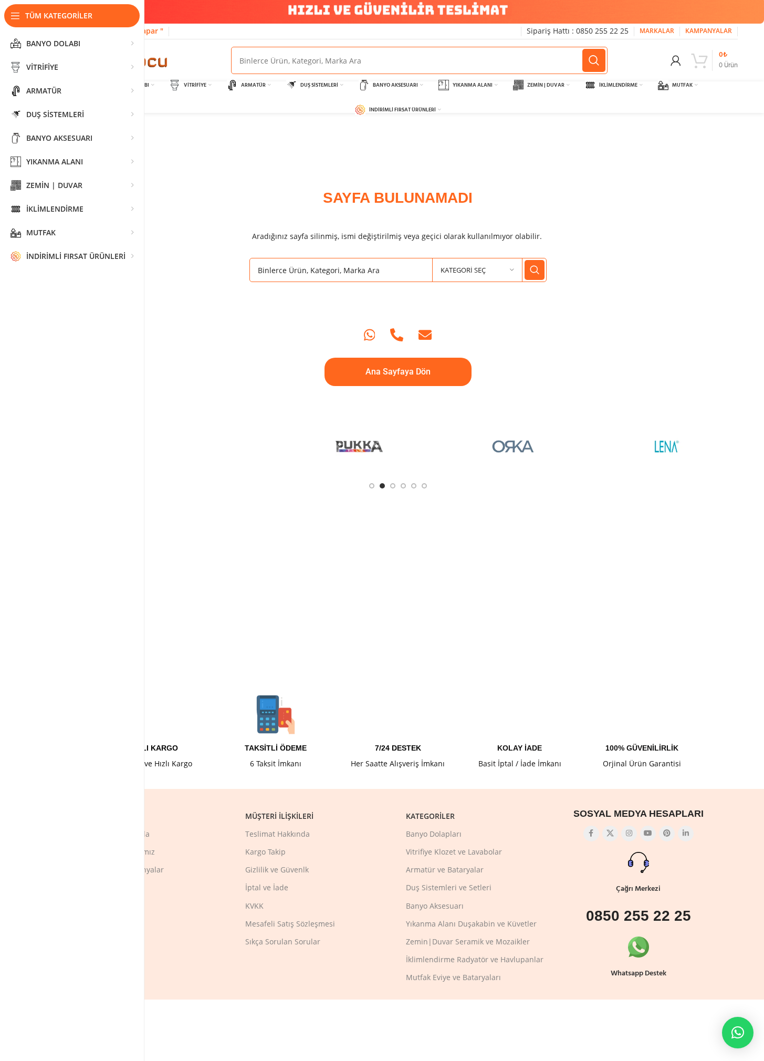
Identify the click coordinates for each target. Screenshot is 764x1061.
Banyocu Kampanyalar (124, 870)
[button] (737, 1032)
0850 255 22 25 (638, 916)
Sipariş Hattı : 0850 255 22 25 (578, 31)
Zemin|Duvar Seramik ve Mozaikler (468, 941)
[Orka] (513, 446)
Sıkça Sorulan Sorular (282, 941)
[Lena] (667, 446)
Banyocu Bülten (112, 906)
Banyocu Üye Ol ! (114, 941)
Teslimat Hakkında (277, 834)
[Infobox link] (154, 731)
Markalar (101, 887)
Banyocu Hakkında (117, 834)
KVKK (254, 906)
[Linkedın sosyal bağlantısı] (686, 833)
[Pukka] (359, 446)
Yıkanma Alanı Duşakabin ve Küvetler (471, 924)
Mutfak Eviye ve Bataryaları (453, 977)
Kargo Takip (265, 852)
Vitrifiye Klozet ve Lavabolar (454, 852)
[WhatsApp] (369, 334)
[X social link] (610, 833)
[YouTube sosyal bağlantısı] (648, 833)
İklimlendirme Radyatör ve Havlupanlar (474, 959)
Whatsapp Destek (638, 974)
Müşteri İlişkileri (279, 816)
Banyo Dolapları (434, 834)
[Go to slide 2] (382, 485)
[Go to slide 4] (403, 485)
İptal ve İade (266, 887)
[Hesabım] (675, 60)
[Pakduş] (436, 446)
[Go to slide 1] (371, 485)
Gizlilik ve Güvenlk (277, 870)
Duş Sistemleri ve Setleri (448, 887)
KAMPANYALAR (708, 30)
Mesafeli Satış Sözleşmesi (290, 924)
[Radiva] (205, 446)
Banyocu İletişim (114, 924)
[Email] (425, 334)
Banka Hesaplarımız (120, 852)
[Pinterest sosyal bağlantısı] (667, 833)
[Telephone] (396, 334)
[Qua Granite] (282, 446)
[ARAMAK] (593, 60)
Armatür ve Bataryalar (445, 870)
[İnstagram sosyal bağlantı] (629, 833)
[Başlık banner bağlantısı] (398, 12)
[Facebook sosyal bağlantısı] (591, 833)
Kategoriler (430, 816)
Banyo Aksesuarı (435, 906)
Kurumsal (105, 816)
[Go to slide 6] (424, 485)
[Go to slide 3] (392, 485)
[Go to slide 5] (413, 485)
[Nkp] (590, 446)
